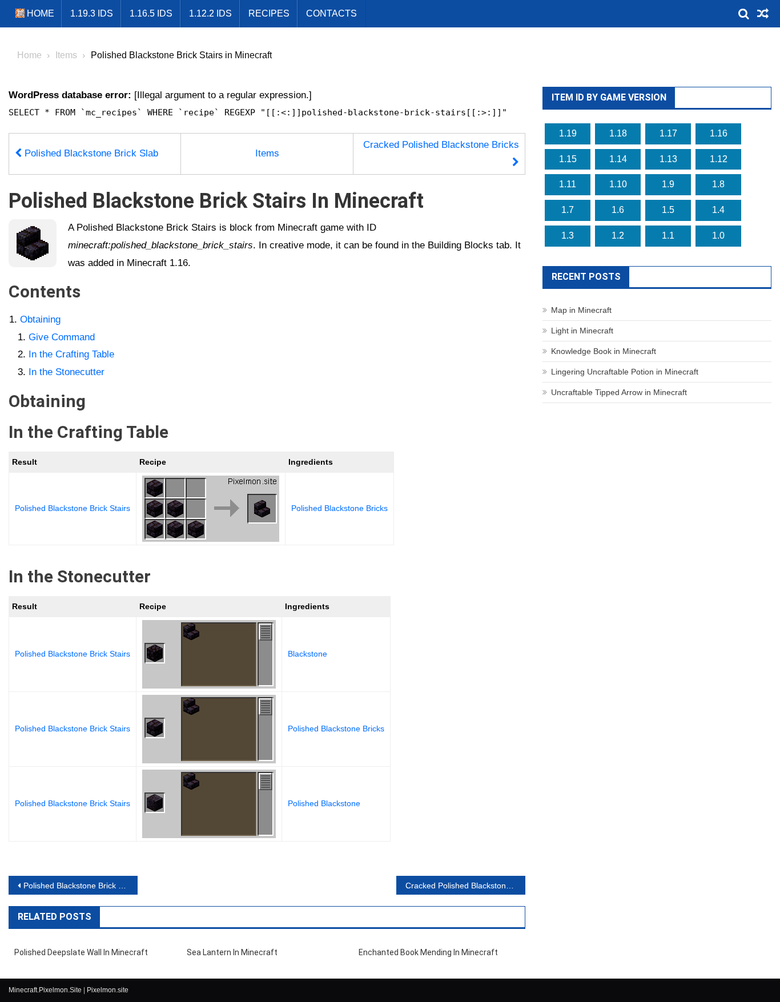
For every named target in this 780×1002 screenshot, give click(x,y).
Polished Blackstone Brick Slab (90, 153)
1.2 (618, 235)
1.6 (618, 210)
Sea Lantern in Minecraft (232, 952)
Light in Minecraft (582, 330)
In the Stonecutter (66, 372)
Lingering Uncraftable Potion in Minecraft (624, 371)
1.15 (568, 159)
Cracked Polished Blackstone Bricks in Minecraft (465, 885)
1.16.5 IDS (151, 13)
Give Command (62, 337)
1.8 (718, 184)
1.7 (567, 210)
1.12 (718, 159)
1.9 (668, 184)
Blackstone (307, 653)
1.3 (567, 235)
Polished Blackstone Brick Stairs (72, 508)
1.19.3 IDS (91, 13)
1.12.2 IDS (210, 13)
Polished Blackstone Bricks (339, 508)
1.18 (618, 133)
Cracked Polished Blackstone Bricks (441, 144)
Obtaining (40, 319)
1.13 (668, 159)
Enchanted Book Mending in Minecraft (428, 952)
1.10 (618, 184)
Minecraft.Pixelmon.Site (45, 990)
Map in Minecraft (581, 310)
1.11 (567, 184)
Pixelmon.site (107, 990)
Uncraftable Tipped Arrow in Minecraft (619, 392)
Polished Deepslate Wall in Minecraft (81, 952)
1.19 (568, 133)
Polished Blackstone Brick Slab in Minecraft (80, 885)
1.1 (668, 235)
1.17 (668, 133)
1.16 (718, 133)
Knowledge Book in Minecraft (603, 351)
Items (267, 153)
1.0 (718, 235)
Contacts (331, 13)
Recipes (269, 13)
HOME (39, 13)
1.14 (618, 159)
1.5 (668, 210)
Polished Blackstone (324, 803)
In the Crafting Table (71, 354)
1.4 (718, 210)
